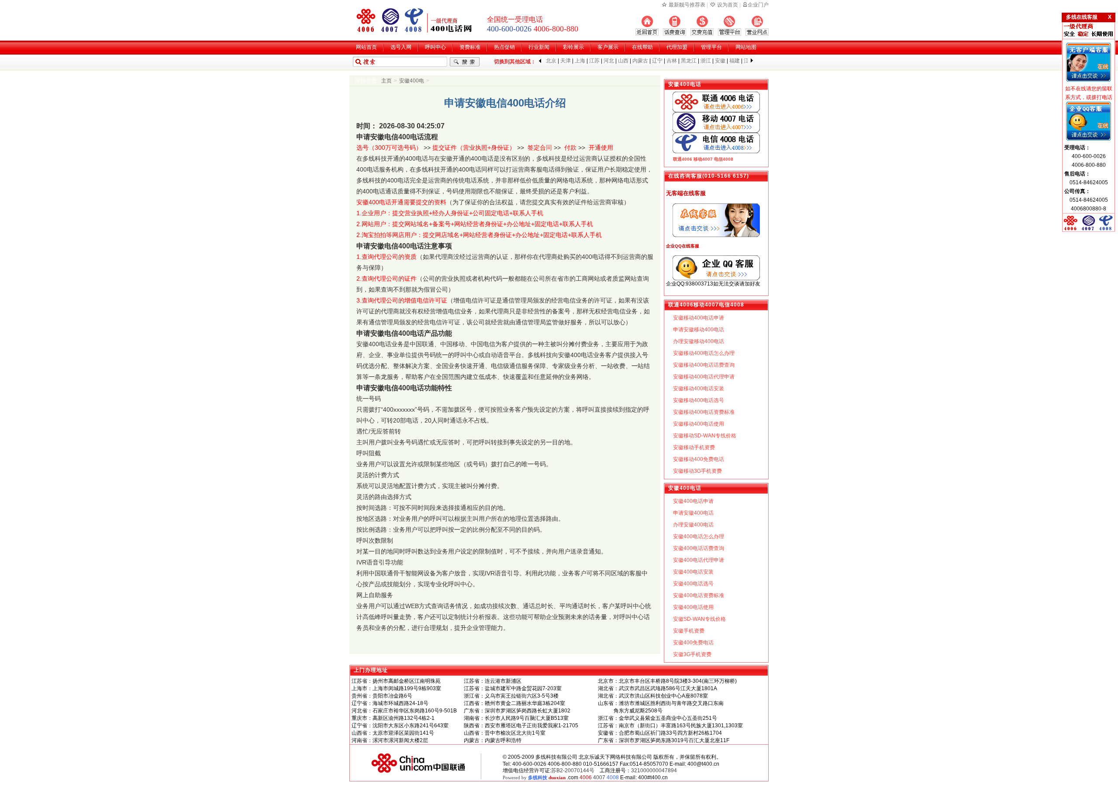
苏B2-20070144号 (572, 770)
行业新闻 (538, 47)
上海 (580, 61)
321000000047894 (654, 770)
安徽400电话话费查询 (698, 548)
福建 (734, 61)
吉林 (671, 61)
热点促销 (504, 47)
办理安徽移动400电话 (698, 341)
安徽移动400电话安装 (698, 388)
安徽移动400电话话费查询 (704, 365)
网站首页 (366, 47)
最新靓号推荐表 (687, 5)
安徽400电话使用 (693, 607)
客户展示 (607, 47)
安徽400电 (411, 81)
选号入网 (400, 47)
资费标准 (469, 47)
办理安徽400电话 (693, 525)
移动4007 (703, 159)
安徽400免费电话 (693, 643)
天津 (565, 61)
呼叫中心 (435, 47)
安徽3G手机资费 (692, 654)
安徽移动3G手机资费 (697, 471)
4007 (599, 777)
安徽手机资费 (688, 631)
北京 (551, 61)
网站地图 (745, 47)
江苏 (594, 61)
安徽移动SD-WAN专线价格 (704, 436)
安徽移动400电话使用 (698, 424)
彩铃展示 (573, 47)
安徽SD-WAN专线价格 (699, 619)
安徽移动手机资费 (694, 447)
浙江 (705, 61)
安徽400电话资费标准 (698, 595)
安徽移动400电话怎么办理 (704, 353)
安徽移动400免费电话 (698, 459)
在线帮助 (642, 47)
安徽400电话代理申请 (698, 560)
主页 (386, 81)
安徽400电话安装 (693, 572)
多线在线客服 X (1088, 17)
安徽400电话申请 (693, 501)
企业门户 (758, 5)
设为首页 (727, 5)
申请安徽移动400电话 (698, 330)
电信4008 (723, 159)
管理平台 (711, 47)
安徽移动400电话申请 (698, 318)
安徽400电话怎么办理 (698, 536)
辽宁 (657, 61)
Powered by (534, 777)
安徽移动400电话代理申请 (704, 377)
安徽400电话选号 (693, 584)
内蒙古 (640, 61)
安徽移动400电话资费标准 (704, 412)
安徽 (720, 61)
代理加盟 (676, 47)
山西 (623, 61)
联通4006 (682, 159)
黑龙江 (689, 61)
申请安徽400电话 (693, 513)
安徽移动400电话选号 (698, 400)
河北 (609, 61)
